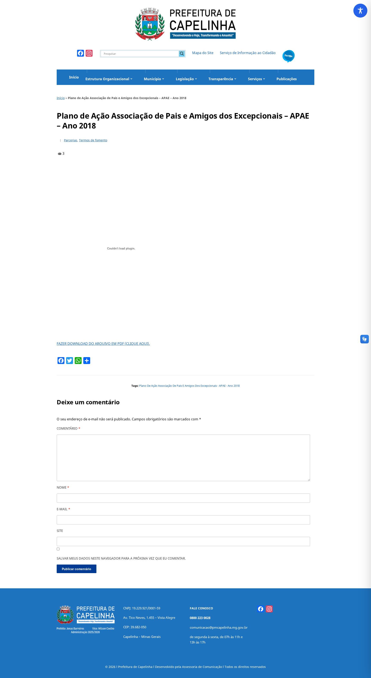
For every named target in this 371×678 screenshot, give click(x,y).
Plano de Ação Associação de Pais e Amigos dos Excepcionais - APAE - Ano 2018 (189, 386)
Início (74, 77)
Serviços (255, 79)
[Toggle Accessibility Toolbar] (360, 10)
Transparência (220, 79)
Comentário (68, 428)
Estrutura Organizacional (107, 79)
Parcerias (70, 140)
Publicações (287, 79)
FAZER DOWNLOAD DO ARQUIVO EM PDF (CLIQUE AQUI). (103, 343)
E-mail (63, 509)
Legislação (185, 79)
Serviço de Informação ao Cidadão (248, 52)
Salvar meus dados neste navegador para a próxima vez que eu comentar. (121, 558)
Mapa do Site (202, 52)
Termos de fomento (93, 140)
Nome (63, 487)
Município (152, 79)
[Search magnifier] (182, 54)
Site (60, 531)
